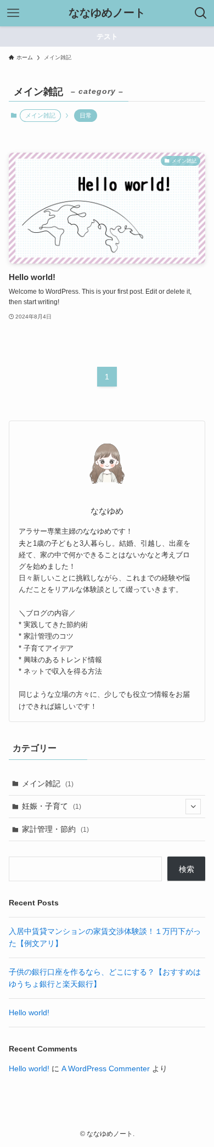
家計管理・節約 (55, 829)
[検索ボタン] (201, 13)
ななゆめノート (107, 13)
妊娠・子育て (51, 806)
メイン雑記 (48, 783)
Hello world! (29, 1012)
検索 (186, 869)
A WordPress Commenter (105, 1068)
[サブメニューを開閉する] (193, 806)
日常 (86, 115)
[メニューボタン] (13, 13)
